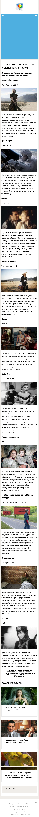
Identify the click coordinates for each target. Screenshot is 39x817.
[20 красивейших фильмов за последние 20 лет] (19, 696)
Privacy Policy (14, 814)
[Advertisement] (19, 38)
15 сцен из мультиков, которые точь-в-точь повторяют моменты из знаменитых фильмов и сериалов (19, 775)
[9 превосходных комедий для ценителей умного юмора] (19, 728)
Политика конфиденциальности (19, 806)
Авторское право (19, 809)
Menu (4, 16)
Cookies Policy (25, 814)
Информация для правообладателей (20, 812)
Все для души (13, 804)
